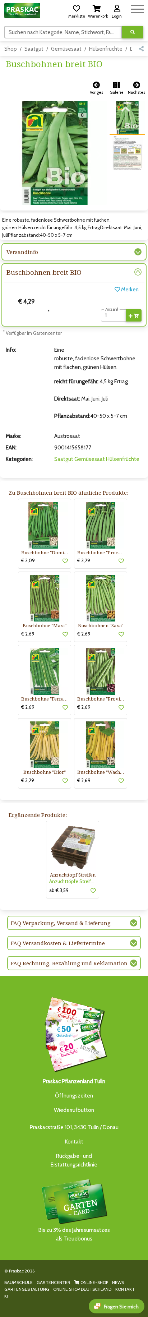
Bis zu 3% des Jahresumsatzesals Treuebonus (74, 1234)
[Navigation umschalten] (137, 8)
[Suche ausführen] (132, 32)
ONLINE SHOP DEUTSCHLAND (82, 1289)
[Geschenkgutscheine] (74, 1033)
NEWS (118, 1282)
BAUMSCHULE (18, 1282)
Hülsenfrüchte (105, 49)
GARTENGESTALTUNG (26, 1289)
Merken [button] (129, 289)
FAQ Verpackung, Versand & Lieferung (61, 922)
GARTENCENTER (53, 1282)
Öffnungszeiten (74, 1095)
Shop (10, 49)
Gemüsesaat (66, 49)
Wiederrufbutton (74, 1110)
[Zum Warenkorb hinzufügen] (134, 315)
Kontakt (74, 1141)
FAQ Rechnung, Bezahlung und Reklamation (69, 963)
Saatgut (33, 49)
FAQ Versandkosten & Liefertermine (58, 943)
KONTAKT (125, 1289)
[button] (76, 10)
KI (6, 1296)
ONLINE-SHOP (93, 1282)
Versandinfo (22, 251)
